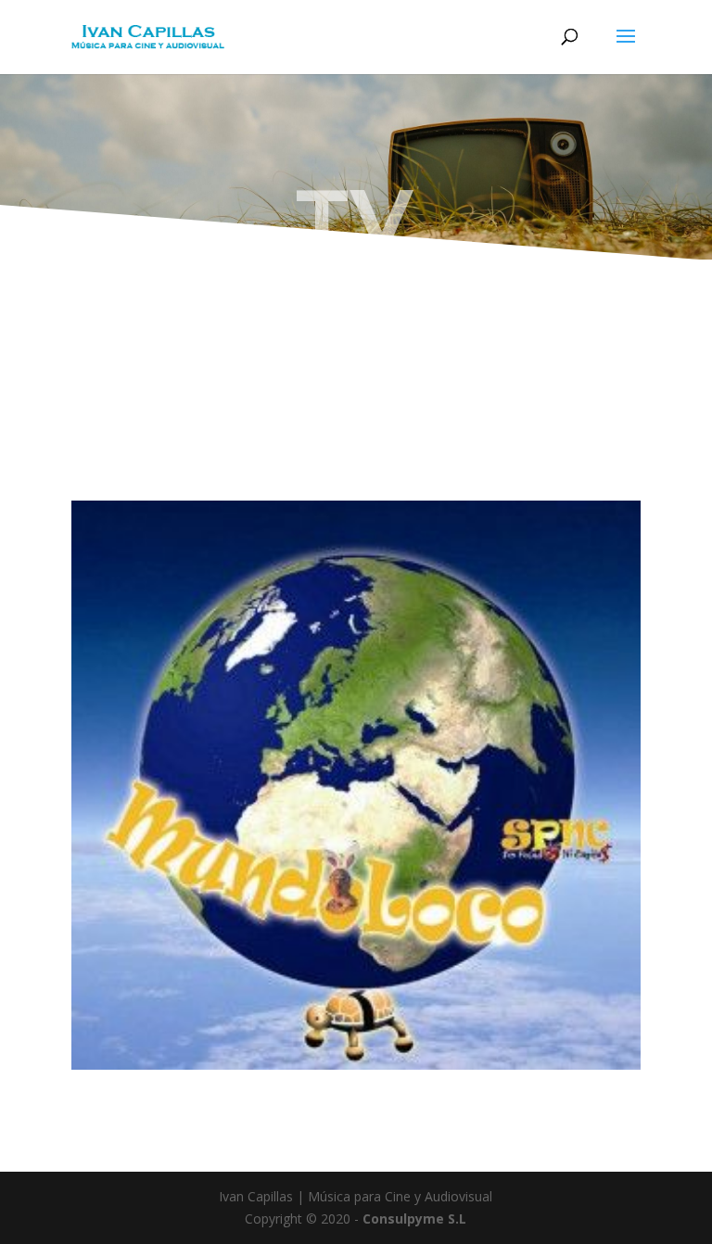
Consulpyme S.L (414, 1218)
